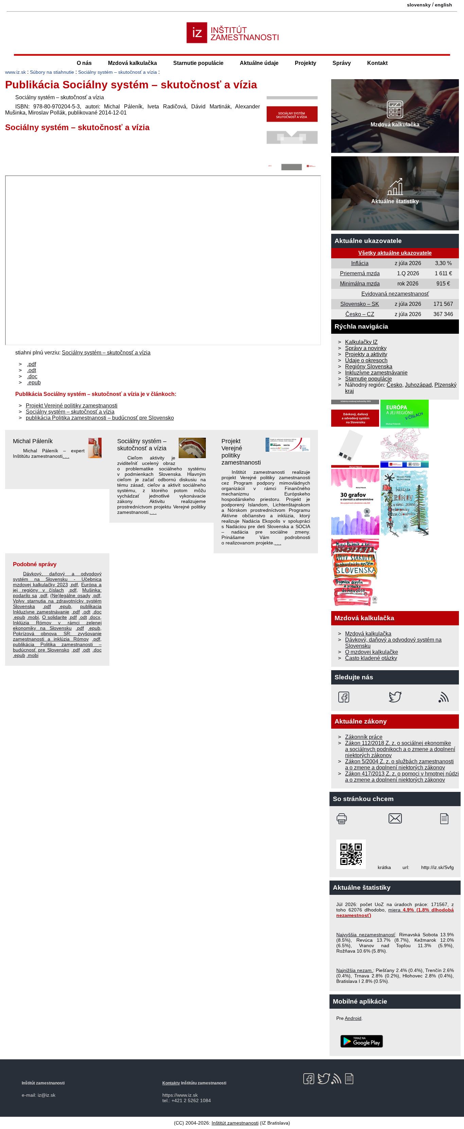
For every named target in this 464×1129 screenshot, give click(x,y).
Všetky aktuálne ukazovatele (395, 253)
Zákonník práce (363, 737)
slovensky (419, 4)
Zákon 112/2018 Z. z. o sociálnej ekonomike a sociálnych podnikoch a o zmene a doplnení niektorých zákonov (400, 749)
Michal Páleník (33, 441)
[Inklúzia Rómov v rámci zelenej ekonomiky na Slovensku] (405, 535)
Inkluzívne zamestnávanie (376, 373)
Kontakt (377, 63)
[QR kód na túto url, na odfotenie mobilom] (351, 867)
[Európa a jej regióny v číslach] (404, 466)
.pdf (31, 364)
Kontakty (171, 1083)
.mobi (33, 617)
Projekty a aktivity (366, 354)
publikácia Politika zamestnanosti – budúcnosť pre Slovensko (100, 418)
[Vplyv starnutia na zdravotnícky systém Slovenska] (355, 604)
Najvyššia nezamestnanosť (365, 934)
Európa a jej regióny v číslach (57, 587)
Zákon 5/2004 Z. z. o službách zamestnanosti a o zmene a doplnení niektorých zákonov (399, 764)
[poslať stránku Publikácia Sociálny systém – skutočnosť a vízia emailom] (395, 818)
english (443, 4)
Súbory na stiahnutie (52, 72)
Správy (342, 63)
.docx (94, 617)
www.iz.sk (15, 72)
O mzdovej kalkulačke (371, 652)
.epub (34, 382)
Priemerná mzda (360, 273)
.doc (32, 376)
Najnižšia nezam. (354, 970)
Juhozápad (418, 385)
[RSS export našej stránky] (445, 697)
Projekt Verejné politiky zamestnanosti (72, 406)
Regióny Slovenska (368, 366)
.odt (31, 370)
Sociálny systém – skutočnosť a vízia (117, 72)
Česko (394, 385)
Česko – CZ (359, 314)
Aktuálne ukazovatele (368, 240)
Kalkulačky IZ (361, 342)
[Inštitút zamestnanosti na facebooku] (345, 697)
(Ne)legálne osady (70, 595)
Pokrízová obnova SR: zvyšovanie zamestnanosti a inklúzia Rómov (57, 636)
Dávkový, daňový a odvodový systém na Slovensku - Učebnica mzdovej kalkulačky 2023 (57, 579)
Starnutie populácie (198, 63)
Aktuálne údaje (259, 63)
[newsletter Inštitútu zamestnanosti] (446, 818)
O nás (84, 63)
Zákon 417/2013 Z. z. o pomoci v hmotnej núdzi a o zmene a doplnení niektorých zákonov (402, 777)
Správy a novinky (366, 348)
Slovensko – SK (359, 304)
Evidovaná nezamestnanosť (395, 294)
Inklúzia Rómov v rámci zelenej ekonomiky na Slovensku (57, 625)
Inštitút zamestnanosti (235, 1123)
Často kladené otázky (371, 658)
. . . (66, 456)
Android (353, 1018)
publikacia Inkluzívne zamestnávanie (57, 609)
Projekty (305, 63)
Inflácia (360, 263)
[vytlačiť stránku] (343, 818)
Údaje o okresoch (366, 360)
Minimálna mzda (360, 283)
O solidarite (54, 617)
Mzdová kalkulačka (132, 63)
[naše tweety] (395, 697)
